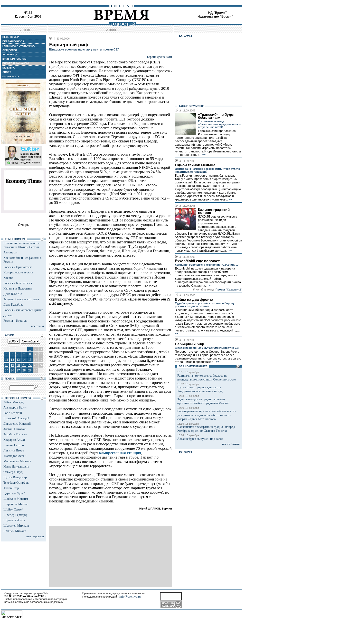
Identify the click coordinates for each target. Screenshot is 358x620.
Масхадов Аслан (14, 456)
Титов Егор (11, 488)
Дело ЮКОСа (12, 294)
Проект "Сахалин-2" (229, 289)
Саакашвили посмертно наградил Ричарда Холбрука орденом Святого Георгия (206, 428)
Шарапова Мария (15, 504)
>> (203, 155)
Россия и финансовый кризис (23, 310)
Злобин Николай (14, 429)
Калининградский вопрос (214, 211)
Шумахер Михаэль (16, 525)
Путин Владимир (15, 477)
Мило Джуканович (16, 466)
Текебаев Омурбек (15, 482)
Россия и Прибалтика (17, 267)
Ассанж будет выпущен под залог (200, 438)
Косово (8, 278)
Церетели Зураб (14, 493)
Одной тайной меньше (195, 165)
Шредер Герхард (15, 515)
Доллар (8, 315)
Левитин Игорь (13, 450)
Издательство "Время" (215, 16)
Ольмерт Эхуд (13, 472)
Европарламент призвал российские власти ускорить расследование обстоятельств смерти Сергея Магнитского (206, 415)
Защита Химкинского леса (21, 299)
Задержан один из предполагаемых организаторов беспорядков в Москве (203, 401)
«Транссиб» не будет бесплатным (216, 116)
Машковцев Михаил (17, 461)
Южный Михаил (14, 531)
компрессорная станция (120, 453)
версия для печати (159, 57)
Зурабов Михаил (15, 434)
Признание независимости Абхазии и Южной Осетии (21, 245)
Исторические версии (18, 272)
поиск (112, 29)
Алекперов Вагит (15, 407)
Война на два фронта (194, 299)
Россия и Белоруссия (17, 283)
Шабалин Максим (15, 498)
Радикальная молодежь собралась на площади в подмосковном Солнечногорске (206, 377)
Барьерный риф (189, 344)
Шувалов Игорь (14, 520)
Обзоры (23, 225)
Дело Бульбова (13, 304)
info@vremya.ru (130, 596)
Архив (26, 29)
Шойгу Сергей (13, 509)
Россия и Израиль (15, 320)
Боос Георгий (12, 413)
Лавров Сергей (13, 445)
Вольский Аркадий (16, 418)
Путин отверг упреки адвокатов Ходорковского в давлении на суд (200, 389)
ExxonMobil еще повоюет (197, 261)
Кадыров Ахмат (14, 439)
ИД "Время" (217, 13)
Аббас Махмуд (13, 402)
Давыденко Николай (17, 423)
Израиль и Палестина (17, 288)
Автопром (10, 252)
